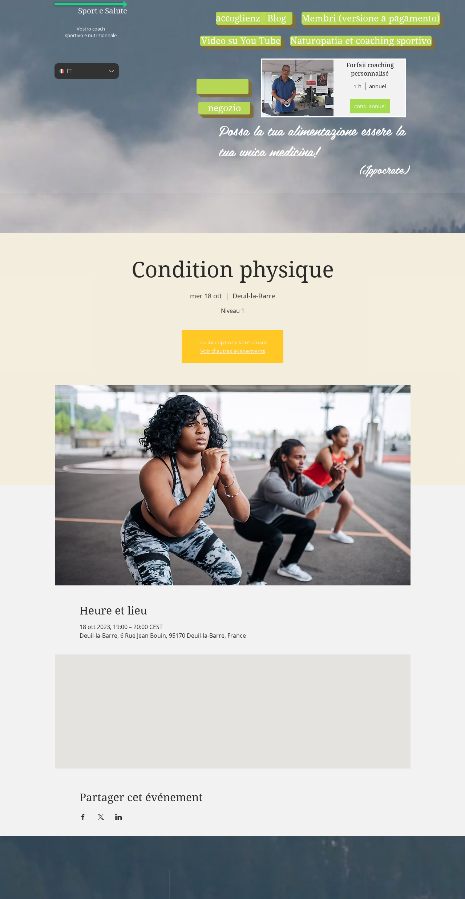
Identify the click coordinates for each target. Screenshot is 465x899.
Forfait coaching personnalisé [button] (370, 69)
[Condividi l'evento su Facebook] (83, 817)
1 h (357, 86)
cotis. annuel (370, 106)
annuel (377, 86)
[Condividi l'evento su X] (100, 817)
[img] (297, 88)
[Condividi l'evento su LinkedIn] (118, 817)
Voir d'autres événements (232, 350)
